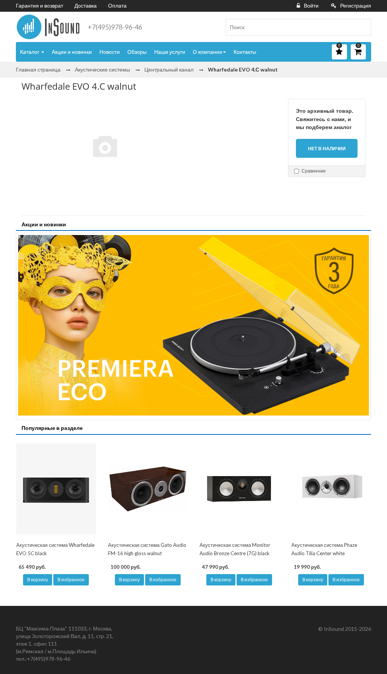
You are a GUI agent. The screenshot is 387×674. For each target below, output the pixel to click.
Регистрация (355, 5)
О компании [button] (207, 51)
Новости (109, 51)
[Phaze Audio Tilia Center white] (331, 489)
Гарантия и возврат (39, 5)
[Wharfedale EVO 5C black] (56, 489)
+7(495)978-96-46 (115, 27)
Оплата (117, 5)
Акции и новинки (72, 51)
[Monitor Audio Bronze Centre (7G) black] (239, 489)
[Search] (362, 27)
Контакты (245, 51)
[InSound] (48, 27)
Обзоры (137, 51)
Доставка (85, 5)
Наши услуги (169, 51)
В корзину (37, 579)
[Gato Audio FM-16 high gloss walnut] (148, 489)
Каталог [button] (30, 51)
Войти (311, 5)
